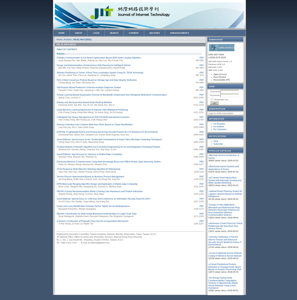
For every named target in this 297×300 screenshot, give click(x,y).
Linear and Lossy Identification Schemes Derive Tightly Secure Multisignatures (93, 206)
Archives (154, 33)
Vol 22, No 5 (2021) (82, 39)
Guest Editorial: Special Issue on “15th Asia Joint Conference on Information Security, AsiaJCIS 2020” (104, 199)
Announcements (179, 33)
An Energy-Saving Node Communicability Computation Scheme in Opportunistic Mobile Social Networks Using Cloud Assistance (223, 283)
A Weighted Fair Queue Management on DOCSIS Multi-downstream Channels (93, 117)
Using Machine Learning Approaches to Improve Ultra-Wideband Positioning (92, 110)
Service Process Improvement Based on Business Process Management (90, 176)
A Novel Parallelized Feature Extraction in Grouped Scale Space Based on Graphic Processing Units (224, 267)
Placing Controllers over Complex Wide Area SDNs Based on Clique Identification (95, 124)
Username (215, 91)
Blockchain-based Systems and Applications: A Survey (223, 167)
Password (214, 95)
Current (134, 33)
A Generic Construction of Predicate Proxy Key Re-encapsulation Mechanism (92, 221)
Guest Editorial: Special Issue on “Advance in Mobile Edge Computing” (90, 154)
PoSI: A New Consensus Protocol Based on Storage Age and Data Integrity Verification (97, 80)
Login (96, 33)
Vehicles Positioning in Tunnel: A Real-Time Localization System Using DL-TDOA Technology (100, 72)
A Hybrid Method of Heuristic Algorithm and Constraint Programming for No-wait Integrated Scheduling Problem (108, 147)
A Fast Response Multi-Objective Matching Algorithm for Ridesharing (88, 169)
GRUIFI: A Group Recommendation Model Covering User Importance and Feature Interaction (100, 191)
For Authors (218, 126)
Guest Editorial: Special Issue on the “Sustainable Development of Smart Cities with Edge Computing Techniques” (110, 139)
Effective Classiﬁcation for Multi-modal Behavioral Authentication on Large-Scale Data (96, 214)
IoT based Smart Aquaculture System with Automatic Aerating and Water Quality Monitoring (224, 180)
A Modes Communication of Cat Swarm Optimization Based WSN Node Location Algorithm (99, 58)
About (78, 33)
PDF (202, 58)
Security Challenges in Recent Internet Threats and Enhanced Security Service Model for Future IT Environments (224, 241)
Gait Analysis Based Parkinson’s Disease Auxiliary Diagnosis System (89, 87)
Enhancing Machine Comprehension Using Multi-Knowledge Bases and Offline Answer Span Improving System (109, 161)
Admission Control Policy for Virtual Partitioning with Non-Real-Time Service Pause (225, 226)
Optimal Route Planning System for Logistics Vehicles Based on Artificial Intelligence (225, 194)
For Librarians (220, 129)
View (215, 141)
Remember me (221, 99)
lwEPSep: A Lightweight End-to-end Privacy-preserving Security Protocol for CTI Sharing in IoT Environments (107, 132)
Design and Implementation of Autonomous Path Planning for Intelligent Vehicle (94, 65)
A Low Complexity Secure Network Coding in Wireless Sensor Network (225, 254)
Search (114, 33)
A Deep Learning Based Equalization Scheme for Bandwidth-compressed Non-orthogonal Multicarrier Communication (112, 95)
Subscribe (218, 144)
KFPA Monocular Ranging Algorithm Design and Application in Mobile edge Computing (97, 184)
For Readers (219, 124)
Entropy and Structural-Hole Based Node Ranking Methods (84, 102)
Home (61, 33)
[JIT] (222, 51)
